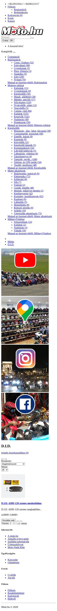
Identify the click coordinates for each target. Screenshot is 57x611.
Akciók (11, 577)
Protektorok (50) (22, 122)
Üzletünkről (13, 57)
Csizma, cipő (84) (23, 111)
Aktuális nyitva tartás (18, 538)
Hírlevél (12, 598)
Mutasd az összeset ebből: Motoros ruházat (29, 125)
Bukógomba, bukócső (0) (26, 173)
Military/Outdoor (16, 219)
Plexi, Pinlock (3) (22, 71)
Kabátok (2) (20, 224)
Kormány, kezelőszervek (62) (28, 196)
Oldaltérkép (13, 562)
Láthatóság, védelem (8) (26, 153)
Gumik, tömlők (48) (24, 187)
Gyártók (12, 575)
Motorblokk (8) (21, 205)
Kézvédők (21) (21, 142)
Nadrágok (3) (20, 227)
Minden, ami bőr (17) (24, 99)
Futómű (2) (19, 185)
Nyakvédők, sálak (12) (25, 105)
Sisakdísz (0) (20, 74)
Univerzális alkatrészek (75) (28, 213)
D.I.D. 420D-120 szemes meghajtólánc (21, 503)
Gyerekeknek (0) (22, 91)
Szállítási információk (18, 541)
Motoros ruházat (16, 85)
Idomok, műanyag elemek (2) (28, 190)
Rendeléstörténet (16, 593)
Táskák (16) (20, 230)
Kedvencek (13, 596)
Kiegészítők (13, 128)
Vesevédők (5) (21, 108)
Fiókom (11, 590)
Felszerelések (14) (23, 222)
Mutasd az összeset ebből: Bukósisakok (27, 82)
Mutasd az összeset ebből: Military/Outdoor (29, 233)
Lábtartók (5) (20, 202)
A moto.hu (13, 536)
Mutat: (4, 466)
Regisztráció (20, 9)
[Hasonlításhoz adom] (21, 521)
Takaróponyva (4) (23, 156)
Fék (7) (17, 182)
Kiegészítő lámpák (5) (25, 145)
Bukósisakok (14, 59)
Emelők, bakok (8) (23, 136)
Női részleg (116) (22, 102)
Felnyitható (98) (22, 65)
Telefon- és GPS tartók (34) (27, 162)
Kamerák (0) (20, 139)
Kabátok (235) (21, 113)
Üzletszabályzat (15, 544)
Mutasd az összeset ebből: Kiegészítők (27, 168)
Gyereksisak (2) (22, 68)
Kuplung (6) (20, 199)
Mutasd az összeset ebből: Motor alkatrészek (30, 216)
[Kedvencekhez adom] (17, 521)
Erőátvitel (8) (20, 179)
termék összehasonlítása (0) (14, 452)
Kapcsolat (13, 559)
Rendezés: (6, 461)
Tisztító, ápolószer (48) (25, 165)
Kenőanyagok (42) (23, 193)
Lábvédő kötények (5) (25, 150)
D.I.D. (11, 244)
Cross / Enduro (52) (24, 62)
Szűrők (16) (20, 210)
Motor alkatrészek (16, 170)
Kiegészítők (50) (22, 94)
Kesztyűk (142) (21, 116)
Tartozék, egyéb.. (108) (25, 159)
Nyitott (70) (20, 79)
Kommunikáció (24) (24, 148)
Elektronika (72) (22, 176)
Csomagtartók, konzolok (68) (28, 133)
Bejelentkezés (21, 12)
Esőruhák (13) (21, 88)
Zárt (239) (19, 76)
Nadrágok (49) (21, 119)
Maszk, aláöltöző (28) (25, 96)
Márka (11, 241)
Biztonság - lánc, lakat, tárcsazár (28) (32, 131)
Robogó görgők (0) (23, 207)
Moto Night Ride (16, 547)
